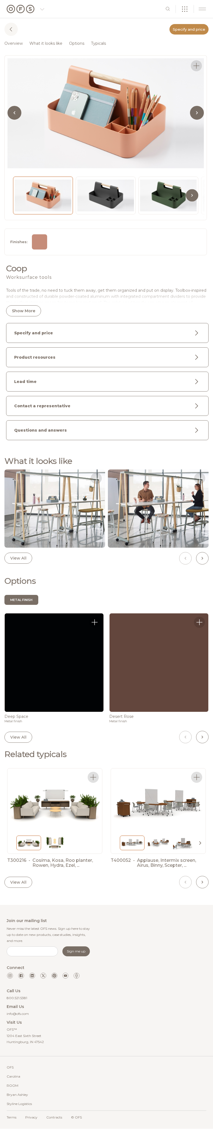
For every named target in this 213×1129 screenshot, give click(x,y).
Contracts (54, 1117)
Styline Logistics (19, 1104)
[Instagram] (10, 975)
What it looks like (45, 43)
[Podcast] (76, 975)
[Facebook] (21, 975)
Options (76, 43)
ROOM (12, 1085)
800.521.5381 (17, 998)
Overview (13, 43)
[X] (43, 975)
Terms (11, 1117)
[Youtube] (65, 975)
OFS (10, 1067)
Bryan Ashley (17, 1095)
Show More (23, 310)
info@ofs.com (18, 1014)
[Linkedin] (32, 975)
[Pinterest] (54, 975)
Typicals (98, 43)
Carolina (13, 1076)
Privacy (31, 1117)
